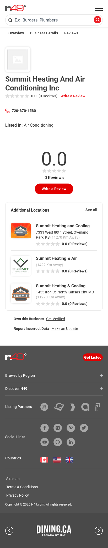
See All (91, 210)
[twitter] (84, 428)
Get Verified (55, 319)
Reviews (71, 33)
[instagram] (57, 428)
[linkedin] (71, 442)
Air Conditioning (38, 125)
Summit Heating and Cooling (63, 225)
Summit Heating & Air (56, 258)
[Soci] (97, 406)
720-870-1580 (24, 111)
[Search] (97, 20)
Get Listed (92, 357)
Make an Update (64, 328)
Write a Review (73, 96)
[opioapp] (57, 442)
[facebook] (44, 428)
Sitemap (13, 479)
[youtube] (44, 442)
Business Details (44, 33)
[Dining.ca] (54, 530)
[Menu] (99, 8)
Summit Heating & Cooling (60, 285)
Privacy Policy (17, 495)
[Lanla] (87, 406)
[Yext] (46, 406)
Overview (16, 33)
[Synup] (74, 407)
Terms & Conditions (22, 487)
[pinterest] (71, 428)
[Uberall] (61, 406)
